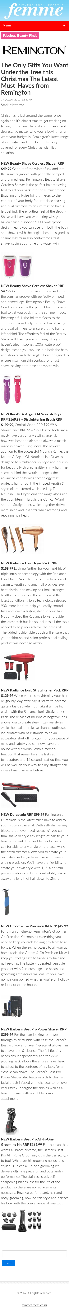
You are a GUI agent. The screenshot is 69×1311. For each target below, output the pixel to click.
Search (7, 1244)
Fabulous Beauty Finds (20, 35)
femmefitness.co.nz (34, 1305)
